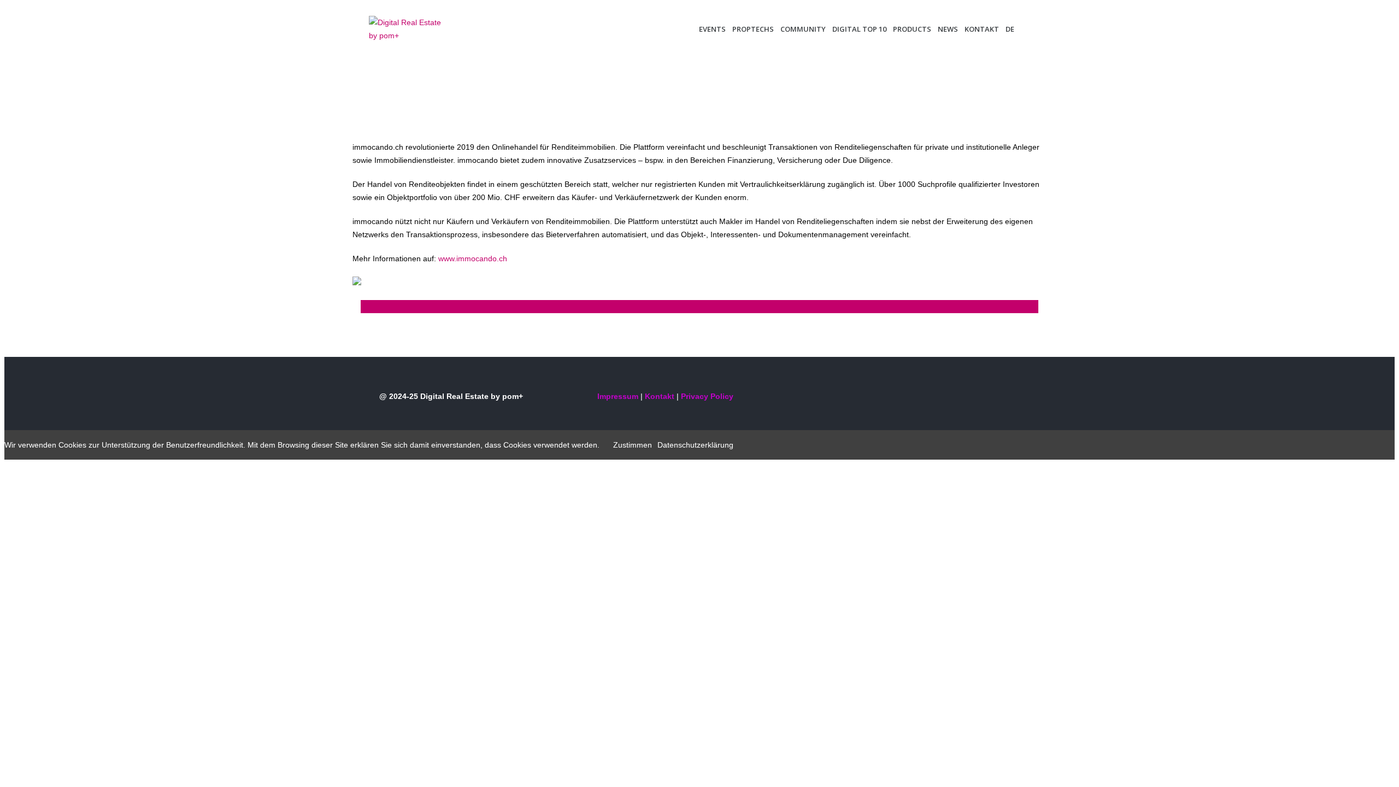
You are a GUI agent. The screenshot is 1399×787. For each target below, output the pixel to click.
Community (803, 29)
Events (712, 29)
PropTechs (753, 29)
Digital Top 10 (859, 29)
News (948, 29)
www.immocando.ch (472, 258)
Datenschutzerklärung (695, 445)
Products (912, 29)
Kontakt (982, 29)
